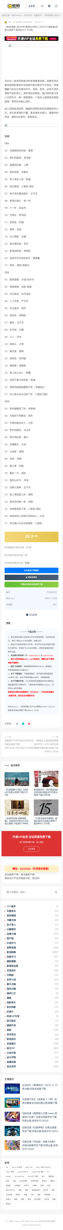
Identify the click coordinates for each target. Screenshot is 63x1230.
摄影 (26, 1190)
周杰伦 (44, 1181)
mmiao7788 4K (23, 1172)
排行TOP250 (10, 1190)
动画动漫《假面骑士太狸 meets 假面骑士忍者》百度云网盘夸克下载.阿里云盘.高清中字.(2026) (39, 1117)
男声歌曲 (47, 1195)
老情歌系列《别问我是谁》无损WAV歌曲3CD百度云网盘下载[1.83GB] (46, 792)
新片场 (45, 1190)
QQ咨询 (32, 615)
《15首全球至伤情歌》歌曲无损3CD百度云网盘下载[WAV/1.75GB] (45, 821)
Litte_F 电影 (10, 1172)
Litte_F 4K (29, 1167)
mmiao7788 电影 (38, 1172)
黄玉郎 (8, 1204)
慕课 (42, 1185)
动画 (14, 1181)
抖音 (48, 1185)
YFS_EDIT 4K (19, 1176)
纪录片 (8, 1199)
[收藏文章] (17, 724)
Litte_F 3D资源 (17, 1167)
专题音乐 (38, 15)
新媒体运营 (36, 1190)
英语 (29, 1199)
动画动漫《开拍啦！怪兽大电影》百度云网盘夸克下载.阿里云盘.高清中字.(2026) (40, 1145)
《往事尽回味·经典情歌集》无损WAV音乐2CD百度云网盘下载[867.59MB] (16, 821)
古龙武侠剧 (23, 1181)
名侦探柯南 (34, 1181)
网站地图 (43, 1221)
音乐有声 (28, 15)
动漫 (7, 1181)
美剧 (15, 1199)
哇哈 (11, 1221)
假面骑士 (51, 1176)
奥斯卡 (52, 1181)
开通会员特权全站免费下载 (31, 584)
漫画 (25, 1195)
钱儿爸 (46, 1199)
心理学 (34, 1185)
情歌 (8, 623)
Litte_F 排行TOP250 (43, 1167)
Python (8, 1176)
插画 (20, 1190)
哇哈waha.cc (16, 15)
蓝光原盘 (37, 1199)
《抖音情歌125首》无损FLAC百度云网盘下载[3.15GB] (16, 792)
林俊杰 (18, 1195)
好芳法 (26, 1185)
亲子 (43, 1176)
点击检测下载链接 (31, 570)
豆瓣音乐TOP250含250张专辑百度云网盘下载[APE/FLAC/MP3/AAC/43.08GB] (20, 744)
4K (7, 1167)
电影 (39, 1195)
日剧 (53, 1190)
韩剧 (54, 1199)
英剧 (22, 1199)
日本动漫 (9, 1195)
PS (48, 1172)
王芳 (32, 1195)
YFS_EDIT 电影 (33, 1176)
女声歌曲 (17, 1185)
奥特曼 (8, 1185)
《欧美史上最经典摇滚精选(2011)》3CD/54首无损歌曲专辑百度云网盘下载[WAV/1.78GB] (46, 746)
